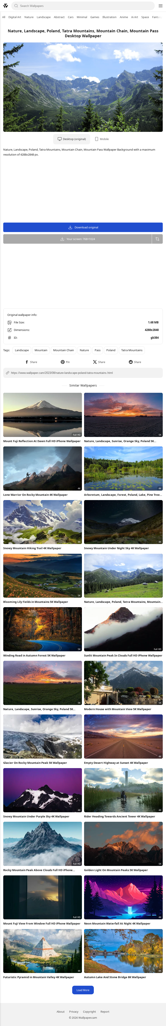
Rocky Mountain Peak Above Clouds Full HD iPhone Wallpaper (38, 870)
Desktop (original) (74, 139)
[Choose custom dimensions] (157, 239)
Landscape (44, 17)
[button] (31, 362)
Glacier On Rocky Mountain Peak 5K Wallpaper (35, 763)
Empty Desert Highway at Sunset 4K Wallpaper (116, 763)
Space (145, 17)
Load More (83, 990)
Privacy (73, 1012)
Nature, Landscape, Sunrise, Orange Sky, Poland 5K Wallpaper (119, 441)
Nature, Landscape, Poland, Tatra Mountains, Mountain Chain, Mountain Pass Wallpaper (122, 602)
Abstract (59, 17)
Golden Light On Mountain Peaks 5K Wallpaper (116, 870)
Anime (124, 17)
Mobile (104, 139)
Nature (29, 17)
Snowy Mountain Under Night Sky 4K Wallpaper (116, 548)
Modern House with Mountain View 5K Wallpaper (117, 709)
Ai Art (134, 17)
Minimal (82, 17)
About (61, 1012)
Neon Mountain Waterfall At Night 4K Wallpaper (117, 923)
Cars (70, 17)
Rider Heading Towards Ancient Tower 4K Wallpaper (119, 816)
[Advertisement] (83, 190)
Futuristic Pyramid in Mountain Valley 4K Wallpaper (38, 977)
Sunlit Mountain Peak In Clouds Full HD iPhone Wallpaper (123, 655)
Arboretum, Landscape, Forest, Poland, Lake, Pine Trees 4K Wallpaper (122, 495)
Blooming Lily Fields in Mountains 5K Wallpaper (35, 602)
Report (105, 1012)
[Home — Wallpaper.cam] (5, 5)
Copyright (89, 1012)
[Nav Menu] (160, 5)
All (3, 17)
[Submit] (16, 6)
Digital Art (14, 17)
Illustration (109, 17)
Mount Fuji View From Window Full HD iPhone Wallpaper (41, 923)
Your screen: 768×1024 (81, 239)
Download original (86, 227)
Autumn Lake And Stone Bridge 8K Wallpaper (115, 977)
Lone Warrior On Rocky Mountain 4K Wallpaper (35, 495)
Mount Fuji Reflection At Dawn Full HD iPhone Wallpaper (42, 441)
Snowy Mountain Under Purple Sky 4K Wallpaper (36, 816)
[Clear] (150, 6)
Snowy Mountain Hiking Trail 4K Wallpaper (32, 548)
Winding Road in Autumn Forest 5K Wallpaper (34, 655)
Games (94, 17)
